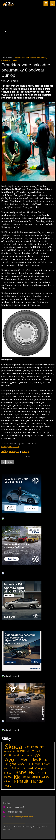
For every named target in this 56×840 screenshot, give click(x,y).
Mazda (8, 776)
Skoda (13, 747)
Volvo (7, 768)
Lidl (38, 751)
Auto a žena (6, 57)
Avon (11, 760)
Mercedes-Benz (34, 760)
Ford (8, 785)
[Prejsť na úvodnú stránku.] (8, 5)
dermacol (26, 755)
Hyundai (38, 772)
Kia (17, 777)
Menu (45, 3)
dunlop (25, 451)
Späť (9, 462)
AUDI (37, 764)
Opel (7, 781)
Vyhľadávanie (52, 3)
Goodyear (14, 451)
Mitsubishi (18, 768)
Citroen (46, 764)
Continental (11, 755)
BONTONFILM (25, 751)
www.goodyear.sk (10, 446)
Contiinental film (34, 746)
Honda (37, 781)
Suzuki (36, 777)
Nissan (8, 772)
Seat (30, 768)
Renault (21, 781)
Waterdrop (9, 750)
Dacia (26, 777)
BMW (21, 772)
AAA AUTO (25, 764)
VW (37, 755)
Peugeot (10, 764)
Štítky (4, 451)
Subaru (45, 776)
